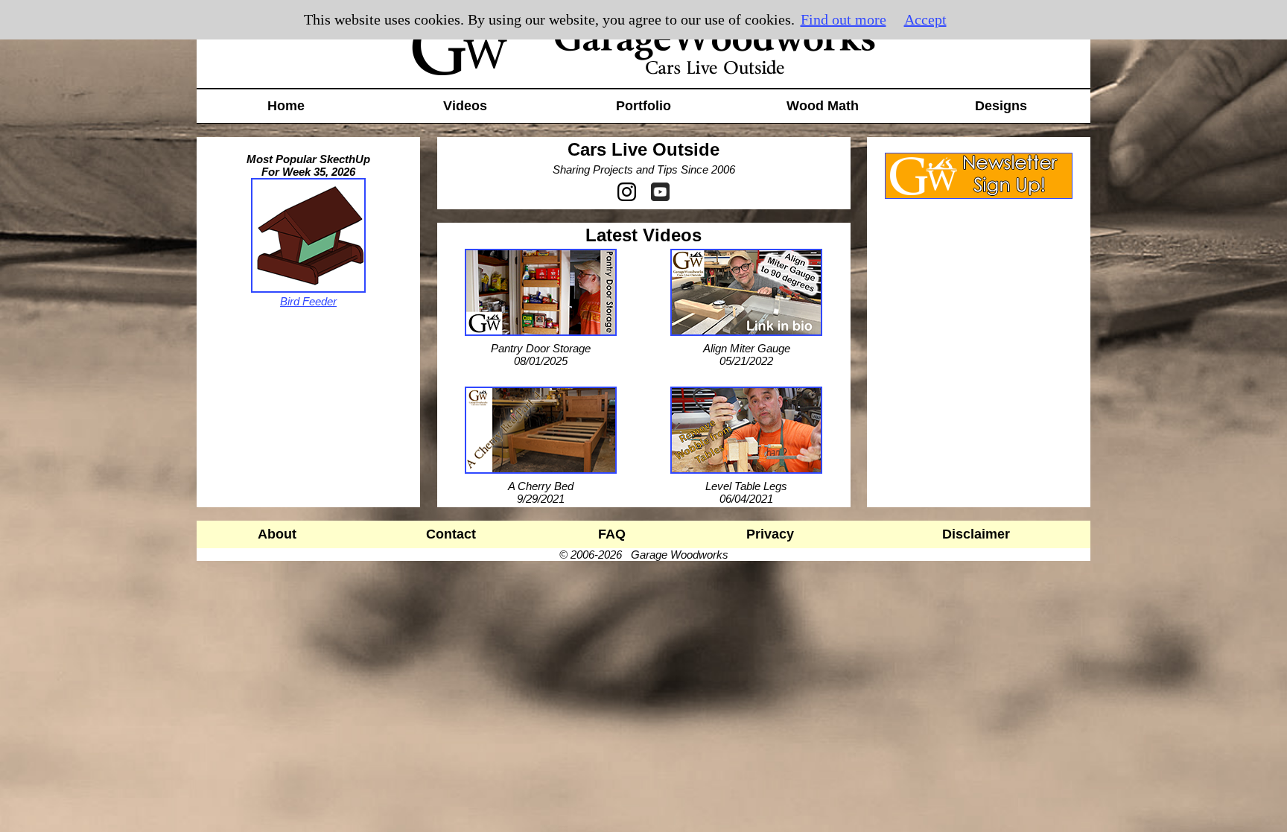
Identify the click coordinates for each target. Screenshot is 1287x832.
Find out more (843, 19)
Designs (1001, 105)
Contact (451, 534)
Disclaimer (976, 534)
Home (286, 105)
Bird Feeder (308, 301)
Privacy (770, 534)
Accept (925, 19)
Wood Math (822, 105)
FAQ (612, 534)
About (277, 534)
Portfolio (643, 105)
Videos (465, 105)
